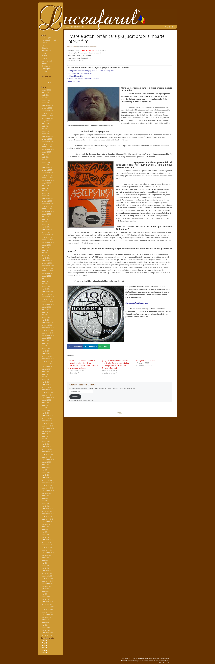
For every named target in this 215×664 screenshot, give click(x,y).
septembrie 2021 (48, 242)
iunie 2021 (45, 250)
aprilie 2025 (46, 131)
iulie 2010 (45, 589)
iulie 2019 (45, 309)
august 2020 (46, 276)
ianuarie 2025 (47, 139)
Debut (44, 45)
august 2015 (46, 431)
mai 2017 (45, 377)
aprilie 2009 (46, 627)
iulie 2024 (45, 154)
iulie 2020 (45, 278)
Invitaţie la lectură (48, 50)
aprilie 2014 (46, 472)
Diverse (44, 58)
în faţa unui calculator (145, 360)
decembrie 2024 (48, 141)
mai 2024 (45, 159)
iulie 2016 (45, 402)
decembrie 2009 (48, 607)
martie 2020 (46, 289)
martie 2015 (46, 444)
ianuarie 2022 (47, 232)
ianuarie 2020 (47, 294)
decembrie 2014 (48, 452)
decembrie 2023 (48, 172)
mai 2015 (45, 439)
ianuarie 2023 (47, 201)
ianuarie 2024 (47, 170)
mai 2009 (45, 625)
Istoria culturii (47, 61)
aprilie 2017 (46, 379)
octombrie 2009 (47, 612)
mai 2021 (45, 253)
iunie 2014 (45, 467)
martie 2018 (46, 351)
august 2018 (46, 338)
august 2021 (46, 245)
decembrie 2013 (48, 483)
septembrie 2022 (48, 211)
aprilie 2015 (46, 441)
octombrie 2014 (47, 457)
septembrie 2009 (48, 614)
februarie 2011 (47, 571)
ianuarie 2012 (47, 542)
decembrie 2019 (48, 296)
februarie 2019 (47, 322)
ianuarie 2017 (47, 387)
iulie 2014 (45, 465)
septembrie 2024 (48, 149)
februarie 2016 (47, 415)
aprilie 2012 (46, 534)
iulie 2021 (45, 247)
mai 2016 (45, 408)
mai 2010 (45, 594)
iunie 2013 (45, 498)
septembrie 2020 (48, 273)
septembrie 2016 (48, 397)
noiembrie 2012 (47, 516)
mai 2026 (45, 97)
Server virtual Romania (161, 663)
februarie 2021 (47, 260)
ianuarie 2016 (47, 418)
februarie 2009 (47, 633)
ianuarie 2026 (47, 108)
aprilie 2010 (46, 596)
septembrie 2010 (48, 583)
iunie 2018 (45, 343)
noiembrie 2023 (47, 175)
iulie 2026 (45, 92)
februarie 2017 (47, 384)
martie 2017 (46, 382)
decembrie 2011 (48, 545)
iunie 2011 (45, 560)
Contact (45, 71)
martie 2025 (46, 134)
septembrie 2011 (48, 552)
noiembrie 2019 (47, 299)
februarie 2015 (47, 446)
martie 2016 (46, 413)
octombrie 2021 (47, 240)
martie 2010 (46, 599)
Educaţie (45, 48)
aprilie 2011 (46, 565)
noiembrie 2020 (47, 268)
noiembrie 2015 (47, 423)
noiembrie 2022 (47, 206)
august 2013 (46, 493)
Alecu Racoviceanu (83, 46)
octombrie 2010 (47, 581)
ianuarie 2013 (47, 511)
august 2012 (46, 524)
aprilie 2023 (46, 193)
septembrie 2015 (48, 428)
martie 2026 (46, 103)
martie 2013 (46, 506)
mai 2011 (45, 563)
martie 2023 (46, 196)
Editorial (45, 43)
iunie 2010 (45, 591)
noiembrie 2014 (47, 454)
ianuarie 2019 (47, 325)
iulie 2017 (45, 372)
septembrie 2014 (48, 459)
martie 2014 (46, 475)
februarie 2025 (47, 136)
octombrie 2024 (47, 147)
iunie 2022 (45, 219)
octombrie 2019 (47, 302)
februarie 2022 (47, 229)
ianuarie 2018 (47, 356)
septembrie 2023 (48, 180)
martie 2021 (46, 258)
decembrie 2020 (48, 266)
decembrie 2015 (48, 421)
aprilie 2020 (46, 286)
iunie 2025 (45, 126)
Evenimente (46, 66)
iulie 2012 (45, 527)
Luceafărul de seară (49, 40)
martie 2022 (46, 227)
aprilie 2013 (46, 503)
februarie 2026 (47, 105)
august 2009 (46, 617)
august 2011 (46, 555)
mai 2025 (45, 129)
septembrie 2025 (48, 118)
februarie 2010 (47, 601)
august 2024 (46, 152)
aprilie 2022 (46, 224)
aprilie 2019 (46, 317)
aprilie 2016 (46, 410)
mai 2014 (45, 470)
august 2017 (46, 369)
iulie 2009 (45, 620)
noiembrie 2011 (47, 547)
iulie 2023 (45, 185)
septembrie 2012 (48, 521)
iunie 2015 (45, 436)
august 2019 (46, 307)
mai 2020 (45, 284)
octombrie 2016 (47, 395)
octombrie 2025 (47, 116)
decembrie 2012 (48, 514)
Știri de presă (46, 68)
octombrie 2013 (47, 488)
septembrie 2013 (48, 490)
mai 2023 (45, 191)
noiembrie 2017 (47, 361)
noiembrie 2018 (47, 330)
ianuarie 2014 (47, 480)
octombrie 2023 (47, 178)
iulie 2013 (45, 496)
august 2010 (46, 586)
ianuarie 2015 (47, 449)
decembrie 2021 (48, 234)
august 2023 (46, 183)
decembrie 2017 (48, 359)
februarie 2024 (47, 167)
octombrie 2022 (47, 209)
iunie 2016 (45, 405)
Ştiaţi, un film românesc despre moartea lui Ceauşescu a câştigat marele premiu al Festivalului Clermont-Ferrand (115, 364)
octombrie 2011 (47, 550)
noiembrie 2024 (47, 144)
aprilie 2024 (46, 162)
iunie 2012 (45, 529)
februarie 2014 (47, 477)
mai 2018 (45, 346)
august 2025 (46, 121)
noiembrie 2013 (47, 485)
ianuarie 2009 (47, 635)
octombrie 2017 (47, 364)
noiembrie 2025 (47, 113)
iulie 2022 (45, 216)
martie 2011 (46, 568)
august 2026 (46, 90)
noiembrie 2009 (47, 609)
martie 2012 (46, 537)
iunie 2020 (45, 281)
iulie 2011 (45, 558)
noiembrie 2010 (47, 578)
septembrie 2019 (48, 304)
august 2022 (46, 214)
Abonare (75, 397)
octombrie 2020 (47, 271)
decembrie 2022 (48, 203)
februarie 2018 (47, 353)
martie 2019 (46, 320)
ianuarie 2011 (47, 573)
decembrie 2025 (48, 110)
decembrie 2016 (48, 390)
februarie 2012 (47, 539)
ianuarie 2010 (47, 604)
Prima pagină (47, 37)
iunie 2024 (45, 157)
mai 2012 (45, 532)
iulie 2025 (45, 123)
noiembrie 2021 (47, 237)
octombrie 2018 (47, 333)
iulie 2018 (45, 340)
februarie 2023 (47, 198)
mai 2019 (45, 315)
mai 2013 (45, 501)
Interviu (44, 63)
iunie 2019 (45, 312)
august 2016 (46, 400)
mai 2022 (45, 222)
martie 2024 (46, 165)
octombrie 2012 (47, 519)
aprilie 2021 (46, 255)
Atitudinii (45, 56)
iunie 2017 (45, 374)
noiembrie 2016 (47, 392)
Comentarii (46, 53)
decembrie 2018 (48, 328)
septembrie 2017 (48, 366)
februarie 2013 (47, 509)
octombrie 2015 (47, 426)
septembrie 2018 (48, 335)
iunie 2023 (45, 188)
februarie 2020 (47, 291)
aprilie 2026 (46, 100)
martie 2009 (46, 630)
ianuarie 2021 (47, 263)
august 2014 (46, 462)
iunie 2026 (45, 95)
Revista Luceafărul (145, 658)
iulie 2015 (45, 434)
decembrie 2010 (48, 576)
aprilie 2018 (46, 348)
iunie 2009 (45, 622)
